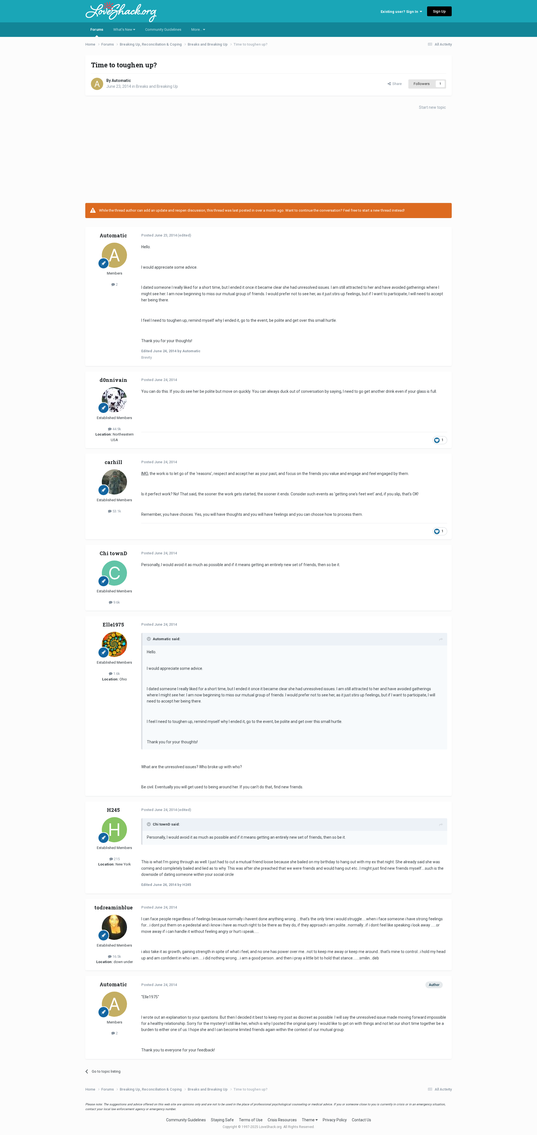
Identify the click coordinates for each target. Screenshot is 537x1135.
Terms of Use (251, 1120)
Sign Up (439, 11)
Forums (96, 29)
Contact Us (361, 1120)
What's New (123, 29)
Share (396, 84)
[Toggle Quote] (149, 639)
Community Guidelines (163, 29)
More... (197, 29)
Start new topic (432, 107)
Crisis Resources (282, 1120)
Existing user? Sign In (400, 12)
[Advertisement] (268, 158)
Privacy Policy (335, 1120)
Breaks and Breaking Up (157, 86)
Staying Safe (222, 1120)
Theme (308, 1120)
